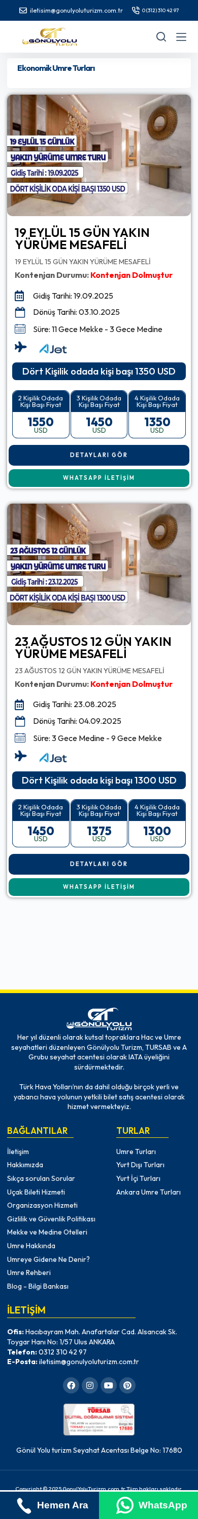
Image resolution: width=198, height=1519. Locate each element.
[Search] (161, 37)
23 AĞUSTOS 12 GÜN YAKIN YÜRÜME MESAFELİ (93, 647)
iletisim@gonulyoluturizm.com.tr (76, 10)
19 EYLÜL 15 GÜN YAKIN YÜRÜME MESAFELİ (82, 238)
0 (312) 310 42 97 (160, 10)
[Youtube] (109, 1385)
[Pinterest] (127, 1385)
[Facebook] (71, 1385)
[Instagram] (90, 1385)
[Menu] (181, 37)
